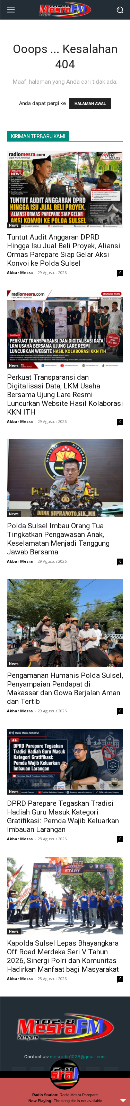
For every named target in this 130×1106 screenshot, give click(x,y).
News (14, 225)
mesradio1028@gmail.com (78, 1056)
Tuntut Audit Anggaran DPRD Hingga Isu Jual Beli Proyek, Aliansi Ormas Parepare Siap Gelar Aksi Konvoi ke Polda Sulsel (63, 250)
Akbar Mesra (20, 272)
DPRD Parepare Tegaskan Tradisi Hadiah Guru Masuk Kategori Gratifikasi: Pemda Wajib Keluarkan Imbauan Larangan (63, 816)
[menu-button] (10, 9)
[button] (119, 9)
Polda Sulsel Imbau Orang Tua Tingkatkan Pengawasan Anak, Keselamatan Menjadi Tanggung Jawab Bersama (58, 539)
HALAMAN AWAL (90, 103)
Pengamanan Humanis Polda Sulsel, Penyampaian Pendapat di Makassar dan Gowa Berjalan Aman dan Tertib (65, 688)
